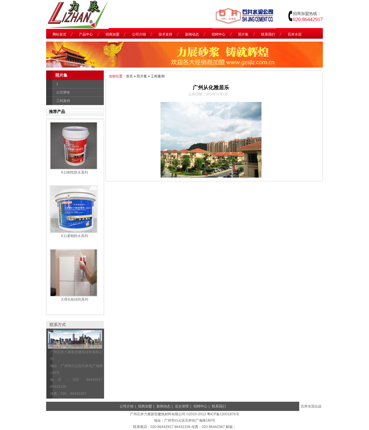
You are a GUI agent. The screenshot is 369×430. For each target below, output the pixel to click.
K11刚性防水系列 (74, 172)
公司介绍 (126, 406)
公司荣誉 (63, 92)
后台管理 (182, 406)
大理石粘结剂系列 (74, 299)
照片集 (142, 76)
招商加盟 (145, 406)
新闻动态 (163, 406)
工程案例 (63, 101)
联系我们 (219, 406)
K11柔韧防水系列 (74, 236)
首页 (129, 76)
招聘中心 (200, 406)
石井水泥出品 (311, 406)
